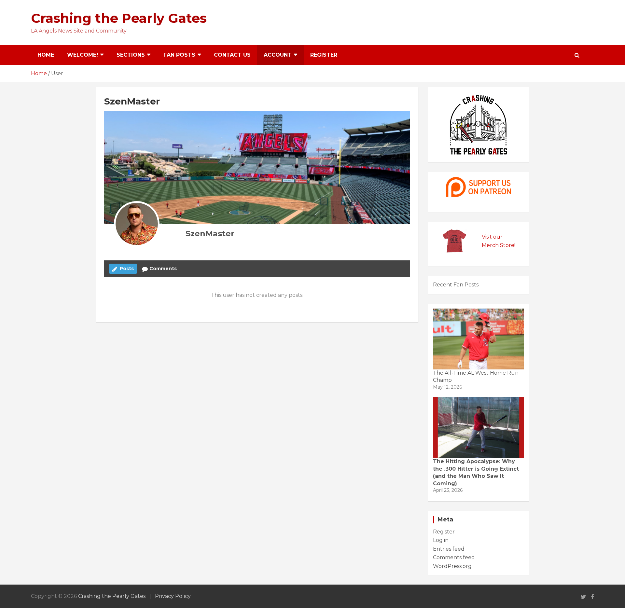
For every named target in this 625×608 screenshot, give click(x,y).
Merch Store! (498, 245)
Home (45, 55)
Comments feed (454, 557)
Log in (441, 540)
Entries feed (449, 549)
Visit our (492, 237)
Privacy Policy (173, 596)
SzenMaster (210, 233)
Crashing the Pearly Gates (119, 18)
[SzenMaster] (137, 224)
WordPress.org (452, 566)
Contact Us (232, 55)
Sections (131, 55)
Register (323, 55)
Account (278, 55)
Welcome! (82, 55)
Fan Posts (179, 55)
